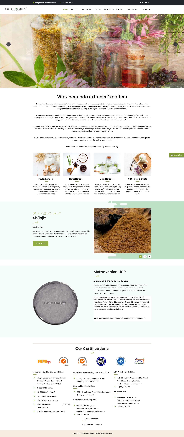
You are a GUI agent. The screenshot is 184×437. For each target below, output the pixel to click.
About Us (74, 10)
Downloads (131, 10)
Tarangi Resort (87, 424)
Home (65, 10)
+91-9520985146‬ (83, 414)
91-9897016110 (42, 388)
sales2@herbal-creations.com (48, 411)
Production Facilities (113, 10)
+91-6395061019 (42, 396)
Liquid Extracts (107, 179)
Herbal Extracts (76, 179)
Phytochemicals (46, 179)
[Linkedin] (149, 3)
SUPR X (97, 10)
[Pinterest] (146, 3)
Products (86, 10)
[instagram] (143, 3)
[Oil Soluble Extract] (137, 164)
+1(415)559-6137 (124, 387)
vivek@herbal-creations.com (128, 403)
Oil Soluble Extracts (137, 179)
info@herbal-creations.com (45, 3)
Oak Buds (98, 424)
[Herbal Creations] (16, 9)
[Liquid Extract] (92, 44)
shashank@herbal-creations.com (129, 384)
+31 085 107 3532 (124, 406)
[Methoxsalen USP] (53, 303)
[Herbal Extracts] (76, 164)
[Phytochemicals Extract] (46, 164)
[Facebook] (140, 3)
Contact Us (146, 10)
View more (40, 244)
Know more (36, 59)
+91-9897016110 (67, 3)
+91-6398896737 (43, 392)
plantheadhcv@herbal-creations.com (90, 411)
